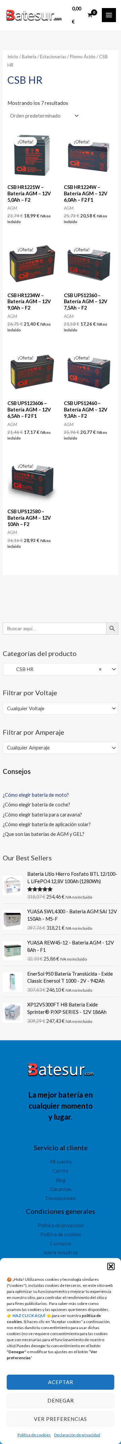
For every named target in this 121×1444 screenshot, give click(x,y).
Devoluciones (61, 1198)
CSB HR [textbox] (54, 669)
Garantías (61, 1189)
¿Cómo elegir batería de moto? (36, 795)
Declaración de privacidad (77, 1434)
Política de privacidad (61, 1225)
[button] (111, 1266)
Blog (60, 1180)
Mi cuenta (61, 1162)
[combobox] (60, 669)
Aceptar (60, 1382)
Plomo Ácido (82, 56)
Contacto (60, 1243)
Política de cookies (34, 1434)
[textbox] (57, 708)
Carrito (60, 1171)
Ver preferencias (60, 1419)
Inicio (12, 56)
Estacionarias (53, 56)
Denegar (60, 1400)
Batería (29, 56)
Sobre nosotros (60, 1252)
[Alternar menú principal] (109, 15)
